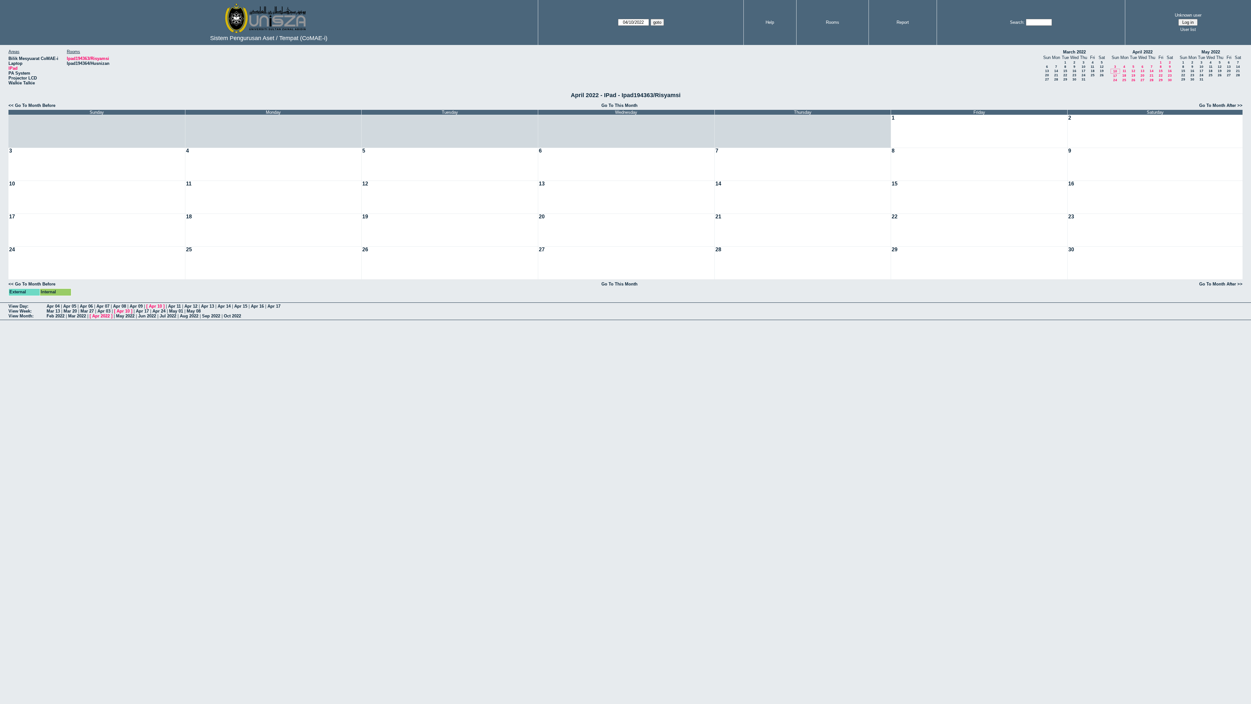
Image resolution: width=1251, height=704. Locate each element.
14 (1056, 71)
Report (903, 22)
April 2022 (1142, 52)
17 (1084, 71)
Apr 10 (155, 306)
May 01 (176, 311)
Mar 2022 (77, 316)
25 (1093, 75)
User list (1188, 29)
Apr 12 (190, 306)
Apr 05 (69, 306)
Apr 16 (257, 306)
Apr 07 (102, 306)
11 (1092, 66)
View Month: (21, 316)
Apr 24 (158, 311)
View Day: (18, 306)
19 (1102, 71)
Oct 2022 (232, 316)
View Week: (20, 311)
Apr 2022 (101, 316)
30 (1074, 79)
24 (1084, 75)
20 (1047, 75)
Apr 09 (136, 306)
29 (1065, 79)
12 (1102, 66)
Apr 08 (119, 306)
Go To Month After (1217, 105)
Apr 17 (273, 306)
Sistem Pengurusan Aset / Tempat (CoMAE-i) (268, 38)
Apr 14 (224, 306)
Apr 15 (240, 306)
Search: (1017, 22)
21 (1056, 75)
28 (1056, 79)
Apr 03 (103, 311)
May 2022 (1210, 52)
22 (1065, 75)
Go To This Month (619, 105)
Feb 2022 (56, 316)
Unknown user (1188, 15)
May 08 (194, 311)
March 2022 (1074, 52)
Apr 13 (207, 306)
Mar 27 (87, 311)
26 (1102, 75)
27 (1047, 79)
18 (1093, 71)
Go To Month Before (35, 105)
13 (1047, 71)
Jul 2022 (168, 316)
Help (770, 22)
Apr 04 (53, 306)
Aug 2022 (189, 316)
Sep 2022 (211, 316)
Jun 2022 (147, 316)
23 (1074, 75)
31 (1084, 79)
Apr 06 (86, 306)
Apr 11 (174, 306)
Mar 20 (70, 311)
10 (1084, 66)
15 (1065, 71)
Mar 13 (53, 311)
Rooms (832, 22)
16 (1074, 71)
